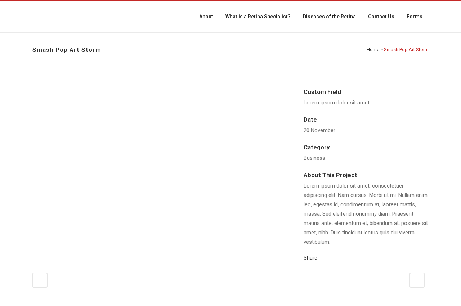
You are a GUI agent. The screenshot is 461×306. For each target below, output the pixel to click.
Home (373, 49)
